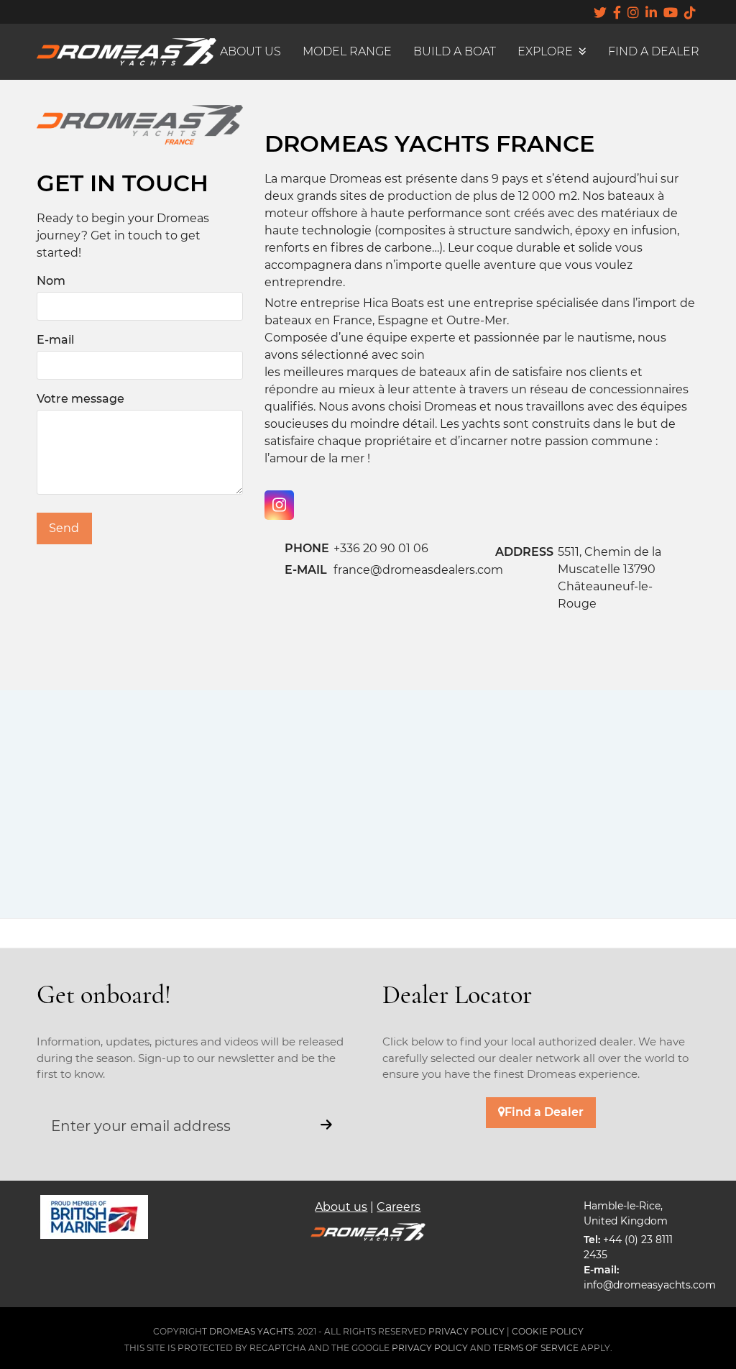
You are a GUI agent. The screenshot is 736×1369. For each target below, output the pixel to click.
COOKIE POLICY (548, 1331)
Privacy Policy (430, 1347)
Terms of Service (536, 1347)
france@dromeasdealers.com (418, 570)
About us (341, 1207)
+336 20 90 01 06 (381, 548)
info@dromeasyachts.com (650, 1284)
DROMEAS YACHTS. (252, 1331)
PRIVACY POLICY (466, 1331)
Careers (398, 1207)
